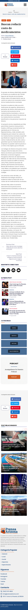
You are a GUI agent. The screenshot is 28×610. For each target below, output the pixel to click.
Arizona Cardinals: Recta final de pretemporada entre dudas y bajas (16, 293)
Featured (19, 282)
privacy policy (4, 606)
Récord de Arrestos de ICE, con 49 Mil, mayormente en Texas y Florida (17, 312)
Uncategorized (13, 308)
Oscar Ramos (9, 35)
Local (8, 20)
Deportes (11, 289)
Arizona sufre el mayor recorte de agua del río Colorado (13, 510)
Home (10, 12)
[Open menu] (25, 5)
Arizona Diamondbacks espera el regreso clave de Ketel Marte (17, 303)
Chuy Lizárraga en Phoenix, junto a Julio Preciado (17, 284)
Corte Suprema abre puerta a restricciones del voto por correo (14, 445)
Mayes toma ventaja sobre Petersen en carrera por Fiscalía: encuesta (14, 488)
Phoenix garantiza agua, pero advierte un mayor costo (13, 467)
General (16, 12)
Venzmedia (19, 605)
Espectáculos (13, 282)
